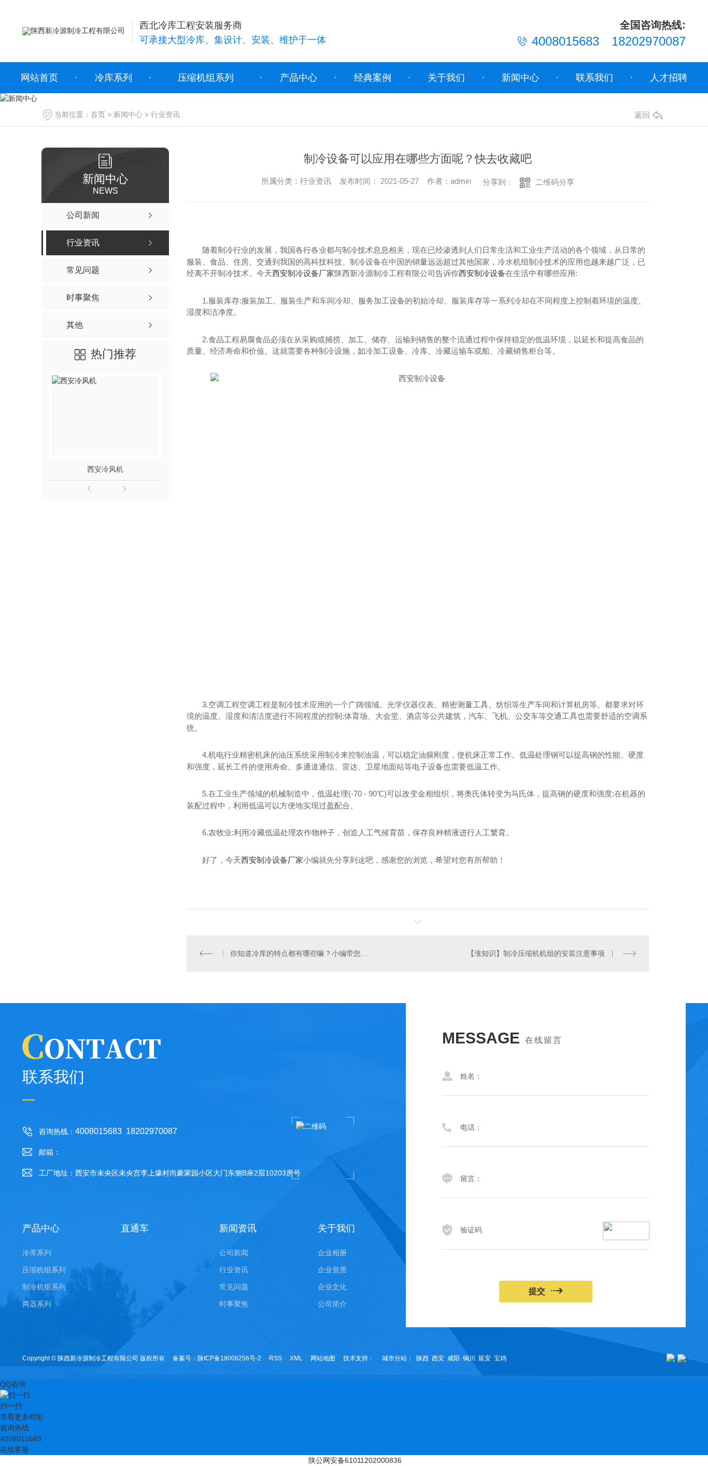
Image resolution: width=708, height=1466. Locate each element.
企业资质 (332, 1270)
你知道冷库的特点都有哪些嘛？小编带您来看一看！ (302, 953)
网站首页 (39, 77)
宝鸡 (500, 1358)
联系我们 (594, 77)
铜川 (469, 1358)
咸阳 (453, 1358)
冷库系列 (113, 77)
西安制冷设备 (482, 273)
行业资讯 (165, 114)
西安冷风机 (105, 469)
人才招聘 (668, 77)
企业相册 (332, 1253)
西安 (438, 1358)
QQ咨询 (13, 1384)
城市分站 (394, 1358)
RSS (275, 1358)
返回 (642, 114)
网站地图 (322, 1358)
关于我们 (446, 77)
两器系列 (36, 1304)
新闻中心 (520, 77)
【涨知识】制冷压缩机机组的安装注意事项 (536, 953)
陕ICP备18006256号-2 (229, 1358)
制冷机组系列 (44, 1287)
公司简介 (332, 1304)
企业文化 (332, 1287)
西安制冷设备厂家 (303, 273)
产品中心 (298, 77)
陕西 (422, 1358)
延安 (484, 1358)
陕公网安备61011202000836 (355, 1460)
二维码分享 (554, 182)
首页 (98, 114)
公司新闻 (233, 1253)
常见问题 (233, 1287)
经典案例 (372, 77)
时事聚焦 (233, 1304)
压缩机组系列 (206, 77)
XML (296, 1358)
